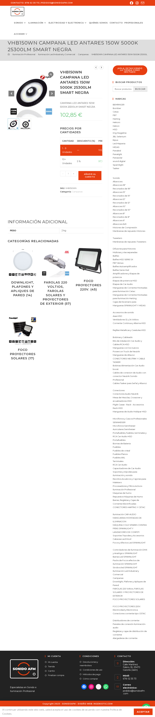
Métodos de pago (92, 674)
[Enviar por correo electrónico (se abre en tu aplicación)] (142, 3)
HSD (115, 129)
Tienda (51, 666)
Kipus (115, 140)
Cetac (116, 111)
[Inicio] (9, 54)
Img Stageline (120, 133)
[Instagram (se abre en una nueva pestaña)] (137, 3)
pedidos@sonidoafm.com (57, 3)
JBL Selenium (119, 136)
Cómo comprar (90, 678)
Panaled (117, 150)
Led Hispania (119, 143)
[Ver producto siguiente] (101, 67)
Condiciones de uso (92, 670)
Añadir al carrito (90, 175)
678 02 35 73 (32, 3)
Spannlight (118, 165)
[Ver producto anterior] (96, 67)
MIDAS (116, 147)
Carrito (51, 671)
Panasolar (117, 158)
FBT (115, 115)
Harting (116, 119)
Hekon (116, 126)
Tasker (116, 168)
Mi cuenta (53, 662)
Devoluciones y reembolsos (89, 664)
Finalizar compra (56, 675)
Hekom (116, 122)
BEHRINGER (118, 104)
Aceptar (143, 711)
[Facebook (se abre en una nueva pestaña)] (131, 3)
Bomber (117, 108)
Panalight (117, 154)
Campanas (77, 191)
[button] (52, 93)
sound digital (119, 161)
